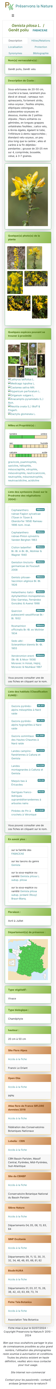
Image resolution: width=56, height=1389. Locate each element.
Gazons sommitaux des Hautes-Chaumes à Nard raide (27, 739)
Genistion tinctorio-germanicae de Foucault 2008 (27, 566)
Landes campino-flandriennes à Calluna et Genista (27, 754)
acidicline (33, 480)
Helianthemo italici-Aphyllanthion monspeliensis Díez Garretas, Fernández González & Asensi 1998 (28, 598)
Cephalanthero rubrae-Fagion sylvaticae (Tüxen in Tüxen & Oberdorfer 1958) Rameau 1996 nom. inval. (27, 517)
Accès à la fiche (17, 1059)
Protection (41, 46)
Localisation (15, 46)
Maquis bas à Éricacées (27, 782)
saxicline (13, 465)
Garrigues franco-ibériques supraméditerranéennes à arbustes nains (27, 797)
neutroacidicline (17, 480)
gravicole (13, 461)
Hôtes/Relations (40, 40)
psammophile (28, 461)
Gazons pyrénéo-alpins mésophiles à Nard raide (27, 709)
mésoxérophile (16, 473)
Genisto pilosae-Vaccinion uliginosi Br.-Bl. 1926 (27, 581)
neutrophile (14, 476)
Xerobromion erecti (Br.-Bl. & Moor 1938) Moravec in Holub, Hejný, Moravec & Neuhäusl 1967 (27, 661)
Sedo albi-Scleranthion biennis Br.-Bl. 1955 (27, 644)
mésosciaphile (16, 469)
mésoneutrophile (32, 476)
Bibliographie (41, 53)
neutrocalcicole (36, 473)
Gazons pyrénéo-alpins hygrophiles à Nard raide (27, 724)
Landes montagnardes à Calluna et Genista (27, 769)
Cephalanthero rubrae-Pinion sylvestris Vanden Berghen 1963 (27, 536)
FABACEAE (40, 30)
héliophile (25, 465)
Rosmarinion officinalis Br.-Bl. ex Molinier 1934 (27, 629)
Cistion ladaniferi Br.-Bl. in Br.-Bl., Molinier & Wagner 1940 (27, 551)
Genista (15, 864)
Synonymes (15, 53)
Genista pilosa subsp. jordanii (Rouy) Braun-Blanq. (24, 895)
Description (15, 40)
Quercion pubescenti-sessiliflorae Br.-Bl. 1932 (27, 614)
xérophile (31, 469)
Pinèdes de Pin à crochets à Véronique (27, 812)
